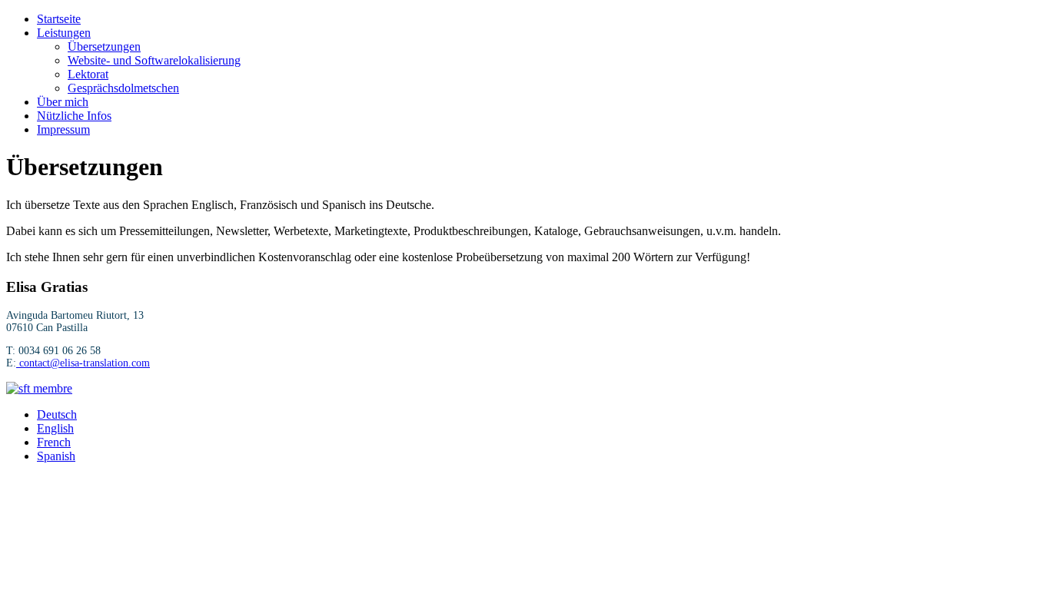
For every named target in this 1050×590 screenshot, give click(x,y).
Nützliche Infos (74, 115)
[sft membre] (39, 388)
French (54, 442)
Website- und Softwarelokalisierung (154, 60)
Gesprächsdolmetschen (123, 87)
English (55, 428)
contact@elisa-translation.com (84, 363)
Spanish (56, 455)
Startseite (59, 18)
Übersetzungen (104, 46)
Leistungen (64, 32)
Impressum (63, 129)
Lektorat (88, 74)
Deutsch (57, 414)
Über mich (62, 101)
